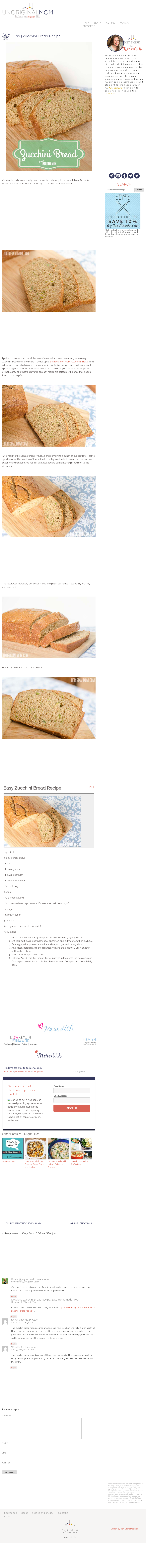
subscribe (63, 1513)
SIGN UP (71, 1108)
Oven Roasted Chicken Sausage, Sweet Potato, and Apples (34, 1164)
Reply (13, 1296)
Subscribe (89, 26)
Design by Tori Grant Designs (124, 1529)
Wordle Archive (20, 1347)
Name (5, 1443)
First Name (58, 1086)
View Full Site (70, 1537)
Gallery (110, 23)
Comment (6, 1415)
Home (86, 23)
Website (6, 1463)
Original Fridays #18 (82, 1223)
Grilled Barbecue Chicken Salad (22, 1223)
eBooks (124, 23)
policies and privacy (42, 1513)
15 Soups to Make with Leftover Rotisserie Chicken (57, 1164)
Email (5, 1453)
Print (91, 787)
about (24, 1513)
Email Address (60, 1095)
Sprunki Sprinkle (21, 1319)
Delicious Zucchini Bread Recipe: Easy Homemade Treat (45, 1299)
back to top (10, 1513)
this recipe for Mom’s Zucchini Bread (69, 361)
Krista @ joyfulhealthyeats (27, 1279)
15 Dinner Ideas (8, 1161)
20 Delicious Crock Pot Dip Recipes (80, 1162)
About (97, 23)
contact (8, 1516)
